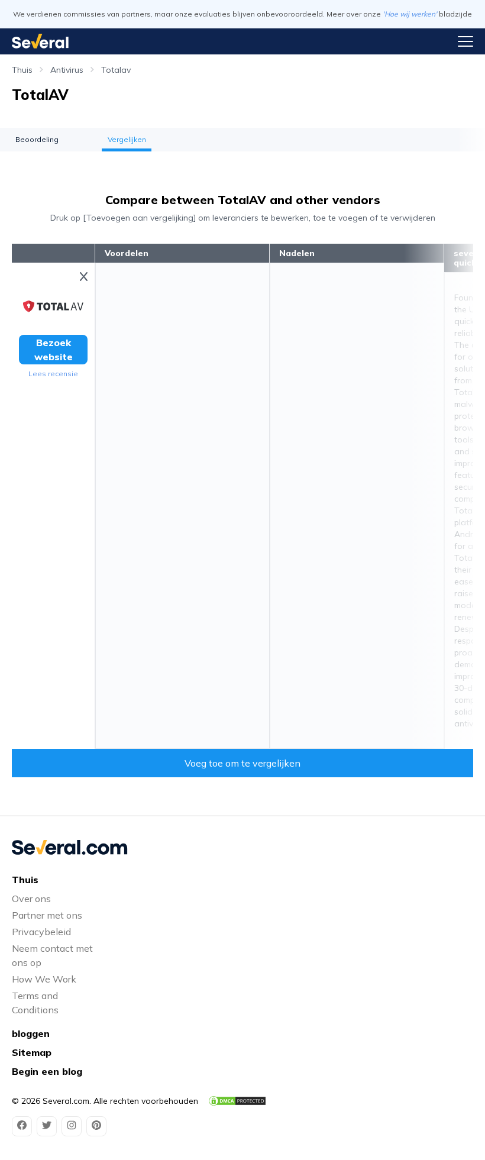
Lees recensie (53, 373)
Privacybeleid (41, 932)
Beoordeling (37, 139)
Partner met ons (47, 915)
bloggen (31, 1033)
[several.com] (40, 41)
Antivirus (66, 69)
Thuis (22, 69)
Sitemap (31, 1052)
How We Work (44, 979)
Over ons (31, 898)
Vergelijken (127, 139)
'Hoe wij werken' (410, 13)
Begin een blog (47, 1071)
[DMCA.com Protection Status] (237, 1101)
